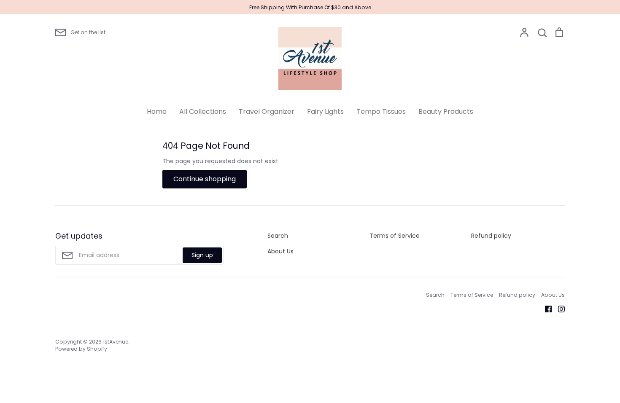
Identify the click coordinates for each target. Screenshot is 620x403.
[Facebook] (545, 308)
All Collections (202, 111)
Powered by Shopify (81, 348)
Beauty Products (445, 111)
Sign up (202, 255)
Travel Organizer (266, 111)
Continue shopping (204, 179)
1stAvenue (115, 341)
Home (157, 111)
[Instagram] (558, 308)
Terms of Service (394, 235)
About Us (280, 251)
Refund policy (491, 235)
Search (277, 235)
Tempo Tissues (381, 111)
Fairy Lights (325, 111)
